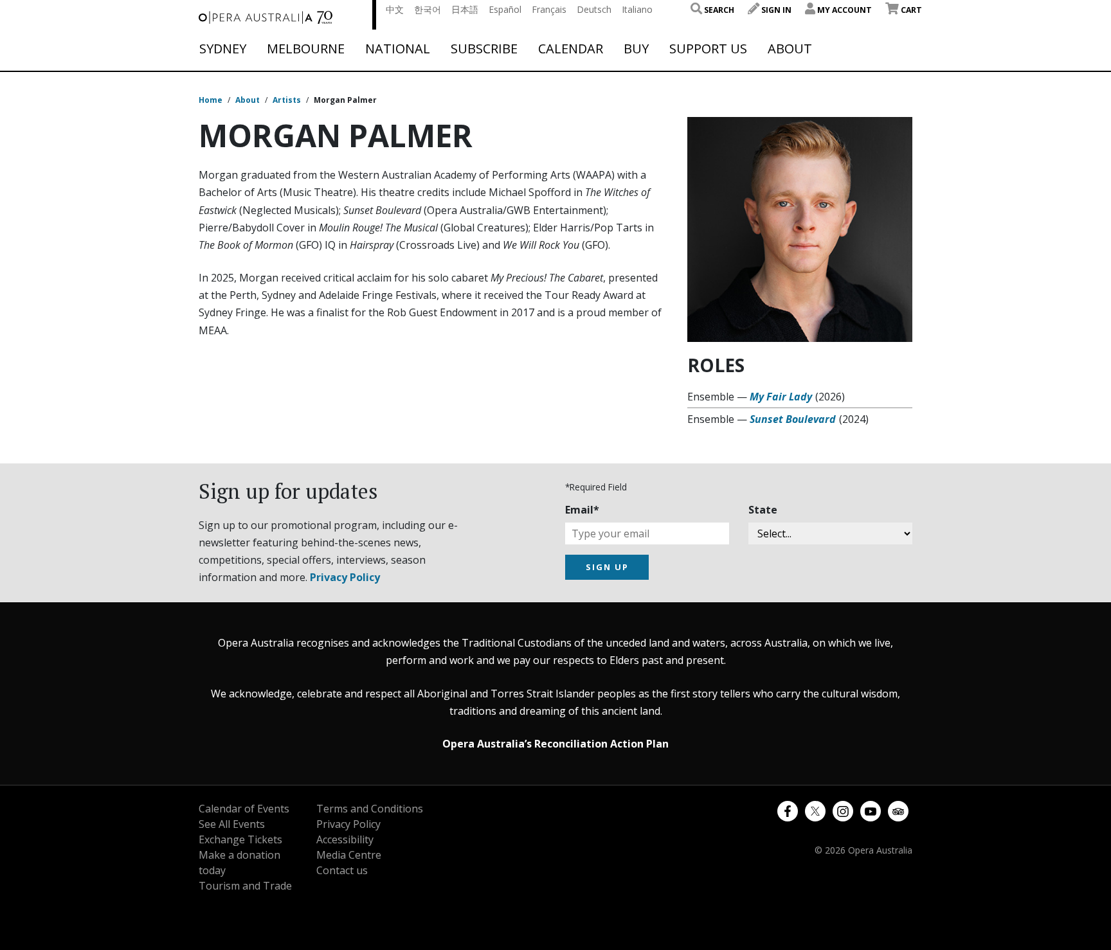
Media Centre (348, 855)
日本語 (464, 9)
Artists (287, 99)
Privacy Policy (345, 577)
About (790, 48)
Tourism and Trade (245, 886)
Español (505, 9)
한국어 (427, 9)
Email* (582, 510)
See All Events (232, 824)
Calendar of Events (244, 809)
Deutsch (594, 9)
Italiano (637, 9)
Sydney (222, 48)
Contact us (342, 870)
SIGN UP (607, 567)
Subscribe (484, 48)
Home (210, 99)
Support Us (708, 48)
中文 (395, 9)
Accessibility (345, 839)
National (397, 48)
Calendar (570, 48)
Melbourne (306, 48)
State (762, 510)
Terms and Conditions (369, 809)
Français (549, 9)
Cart (910, 9)
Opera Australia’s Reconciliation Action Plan (555, 744)
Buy (636, 48)
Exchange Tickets (240, 839)
